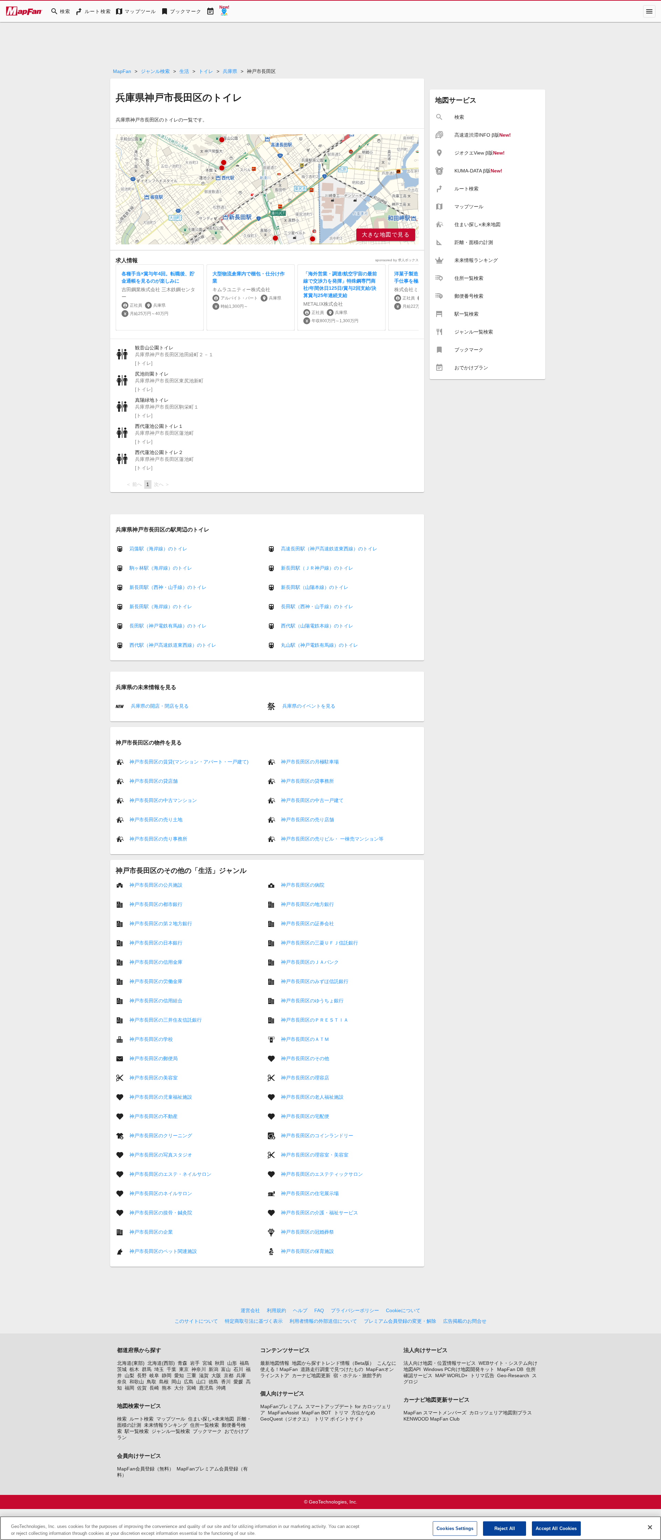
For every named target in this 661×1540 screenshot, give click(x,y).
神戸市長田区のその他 (305, 1058)
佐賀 (142, 1388)
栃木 (134, 1369)
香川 (226, 1381)
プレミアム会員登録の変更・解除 (400, 1321)
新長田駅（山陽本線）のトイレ (314, 587)
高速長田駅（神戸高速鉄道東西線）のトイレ (329, 548)
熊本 (166, 1388)
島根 (164, 1381)
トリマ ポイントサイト (339, 1419)
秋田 (219, 1363)
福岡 (129, 1388)
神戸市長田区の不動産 (153, 1116)
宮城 (207, 1363)
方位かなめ (363, 1412)
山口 (201, 1381)
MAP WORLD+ (451, 1375)
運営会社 (250, 1310)
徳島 (213, 1381)
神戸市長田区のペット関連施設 (163, 1251)
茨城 (122, 1369)
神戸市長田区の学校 (151, 1039)
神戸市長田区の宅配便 (305, 1116)
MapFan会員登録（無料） (145, 1469)
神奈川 (198, 1369)
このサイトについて (196, 1321)
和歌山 (136, 1381)
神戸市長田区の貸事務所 (307, 780)
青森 (182, 1363)
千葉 (171, 1369)
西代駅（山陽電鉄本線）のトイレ (317, 626)
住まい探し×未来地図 (211, 1419)
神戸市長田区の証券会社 (307, 923)
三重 (191, 1375)
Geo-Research (513, 1375)
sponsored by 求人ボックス (397, 260)
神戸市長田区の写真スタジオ (160, 1154)
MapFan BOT (316, 1412)
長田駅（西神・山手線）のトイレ (317, 606)
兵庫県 (230, 71)
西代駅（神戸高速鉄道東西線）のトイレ (172, 645)
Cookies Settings (455, 1528)
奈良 (122, 1381)
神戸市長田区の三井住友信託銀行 (165, 1019)
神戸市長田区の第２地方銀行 (160, 923)
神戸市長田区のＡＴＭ (305, 1039)
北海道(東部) (131, 1363)
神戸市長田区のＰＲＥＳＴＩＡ (314, 1019)
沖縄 (221, 1388)
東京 (184, 1369)
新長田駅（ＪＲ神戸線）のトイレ (317, 568)
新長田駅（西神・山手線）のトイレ (168, 587)
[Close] (650, 1527)
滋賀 (204, 1375)
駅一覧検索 (137, 1431)
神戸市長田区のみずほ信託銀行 (314, 981)
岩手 (195, 1363)
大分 (179, 1388)
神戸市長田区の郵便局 (153, 1058)
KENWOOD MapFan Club (431, 1419)
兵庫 (241, 1375)
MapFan (122, 71)
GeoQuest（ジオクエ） (286, 1419)
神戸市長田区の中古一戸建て (312, 800)
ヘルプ (300, 1310)
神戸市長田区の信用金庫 (155, 961)
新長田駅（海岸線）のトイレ (160, 606)
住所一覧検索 (204, 1425)
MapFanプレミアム (281, 1406)
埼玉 (159, 1369)
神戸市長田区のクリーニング (160, 1135)
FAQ (319, 1310)
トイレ (206, 71)
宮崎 (191, 1388)
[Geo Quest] (224, 11)
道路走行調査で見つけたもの (332, 1369)
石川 (238, 1369)
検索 (122, 1419)
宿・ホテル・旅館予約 (357, 1375)
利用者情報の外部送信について (323, 1321)
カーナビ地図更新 (311, 1375)
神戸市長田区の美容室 (153, 1077)
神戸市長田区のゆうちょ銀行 (312, 1000)
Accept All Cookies (556, 1528)
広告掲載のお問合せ (464, 1321)
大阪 (216, 1375)
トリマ (341, 1412)
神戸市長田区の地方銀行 (307, 904)
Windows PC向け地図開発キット (458, 1369)
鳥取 (151, 1381)
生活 (184, 71)
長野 (142, 1375)
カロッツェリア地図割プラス (500, 1412)
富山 (226, 1369)
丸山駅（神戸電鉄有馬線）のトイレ (319, 645)
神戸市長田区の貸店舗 (153, 780)
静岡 (166, 1375)
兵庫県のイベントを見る (308, 706)
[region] (267, 189)
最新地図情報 (274, 1363)
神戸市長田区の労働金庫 (155, 981)
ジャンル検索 (155, 71)
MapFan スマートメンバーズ (434, 1412)
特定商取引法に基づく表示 (254, 1321)
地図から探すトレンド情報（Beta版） (333, 1363)
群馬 (146, 1369)
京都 (228, 1375)
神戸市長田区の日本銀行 (155, 942)
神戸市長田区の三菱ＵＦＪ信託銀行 (319, 942)
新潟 (213, 1369)
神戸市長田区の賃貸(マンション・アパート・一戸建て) (189, 761)
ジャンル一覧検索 (170, 1431)
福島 (244, 1363)
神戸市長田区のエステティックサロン (322, 1174)
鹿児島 (206, 1388)
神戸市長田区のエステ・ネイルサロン (170, 1174)
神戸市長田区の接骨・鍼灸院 (160, 1212)
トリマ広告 (482, 1375)
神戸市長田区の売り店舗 (307, 819)
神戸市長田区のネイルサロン (160, 1193)
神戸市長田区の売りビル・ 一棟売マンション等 (332, 838)
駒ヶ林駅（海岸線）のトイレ (160, 568)
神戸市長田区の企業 (151, 1231)
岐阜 (154, 1375)
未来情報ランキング (165, 1425)
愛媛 (238, 1381)
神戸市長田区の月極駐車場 (310, 761)
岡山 (176, 1381)
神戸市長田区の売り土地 (155, 819)
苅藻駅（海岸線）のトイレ (158, 548)
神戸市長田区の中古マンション (163, 800)
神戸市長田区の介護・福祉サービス (319, 1212)
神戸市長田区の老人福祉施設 (312, 1096)
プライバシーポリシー (355, 1310)
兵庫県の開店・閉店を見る (159, 706)
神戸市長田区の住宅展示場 (310, 1193)
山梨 (129, 1375)
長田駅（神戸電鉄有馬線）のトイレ (168, 626)
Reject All (504, 1528)
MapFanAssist (283, 1412)
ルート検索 (141, 1419)
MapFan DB (510, 1369)
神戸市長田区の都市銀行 (155, 904)
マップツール (170, 1419)
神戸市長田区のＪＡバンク (310, 961)
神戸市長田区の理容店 (305, 1077)
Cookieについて (403, 1310)
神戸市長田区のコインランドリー (317, 1135)
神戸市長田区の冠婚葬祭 (307, 1231)
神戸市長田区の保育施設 (307, 1251)
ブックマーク (207, 1431)
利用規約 (276, 1310)
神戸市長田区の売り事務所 (158, 838)
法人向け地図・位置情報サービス (439, 1363)
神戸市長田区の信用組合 (155, 1000)
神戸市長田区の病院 (302, 884)
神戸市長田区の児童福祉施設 (160, 1096)
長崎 (154, 1388)
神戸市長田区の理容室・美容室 (314, 1154)
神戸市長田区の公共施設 (155, 884)
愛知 (179, 1375)
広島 (188, 1381)
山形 (232, 1363)
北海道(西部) (161, 1363)
